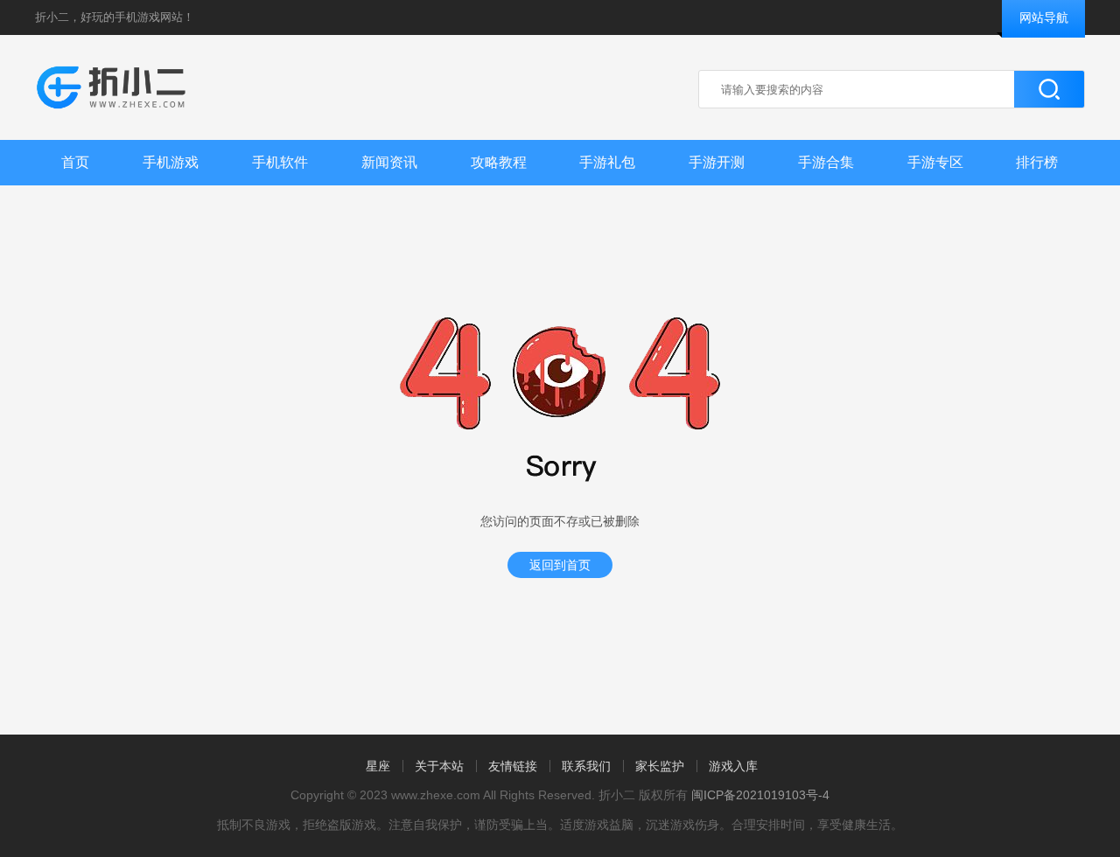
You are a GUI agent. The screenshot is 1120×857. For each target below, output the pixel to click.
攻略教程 (499, 162)
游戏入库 (733, 766)
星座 (378, 766)
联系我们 (586, 766)
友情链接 (512, 766)
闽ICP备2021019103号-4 (760, 795)
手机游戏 (171, 162)
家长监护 (659, 766)
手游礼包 (607, 162)
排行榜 (1037, 162)
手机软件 (280, 162)
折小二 (52, 17)
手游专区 (935, 162)
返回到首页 (560, 565)
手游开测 (717, 162)
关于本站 (439, 766)
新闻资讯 (389, 162)
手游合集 (826, 162)
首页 (75, 162)
